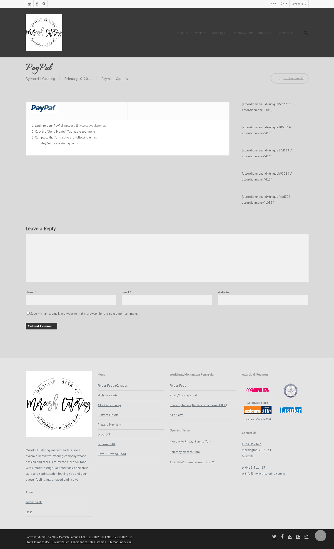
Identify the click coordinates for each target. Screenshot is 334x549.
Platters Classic (108, 415)
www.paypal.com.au (93, 126)
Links (29, 512)
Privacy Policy (60, 542)
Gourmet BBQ (107, 444)
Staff (29, 542)
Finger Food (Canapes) (113, 385)
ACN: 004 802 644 (93, 537)
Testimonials (34, 502)
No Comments (294, 78)
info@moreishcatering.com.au (265, 473)
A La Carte (177, 415)
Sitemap (101, 542)
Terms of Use (42, 542)
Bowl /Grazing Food (183, 395)
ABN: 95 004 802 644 (119, 537)
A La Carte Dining (109, 405)
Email (126, 292)
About (30, 492)
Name (30, 292)
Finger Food (178, 385)
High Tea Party (108, 395)
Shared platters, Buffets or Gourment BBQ (198, 405)
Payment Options (114, 78)
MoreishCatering (42, 78)
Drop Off (104, 434)
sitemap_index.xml (120, 542)
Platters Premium (109, 425)
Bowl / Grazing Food (112, 454)
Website (223, 292)
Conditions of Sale (82, 542)
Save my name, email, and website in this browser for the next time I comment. (84, 314)
